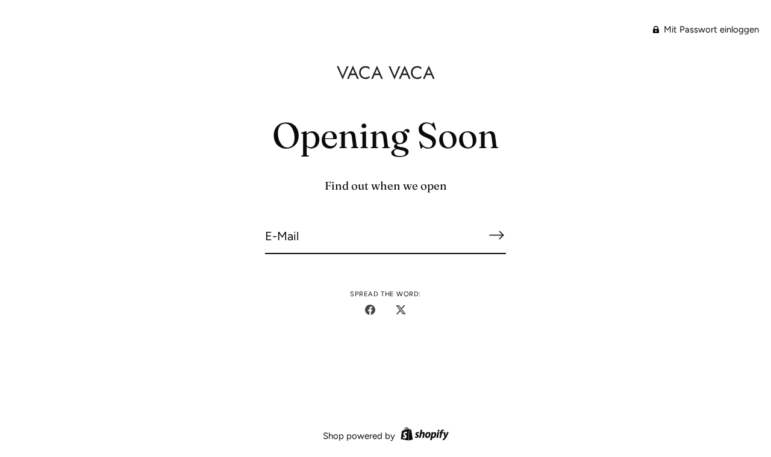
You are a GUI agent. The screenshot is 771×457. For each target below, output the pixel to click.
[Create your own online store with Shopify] (423, 436)
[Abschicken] (496, 235)
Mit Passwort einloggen (710, 29)
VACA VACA (386, 72)
